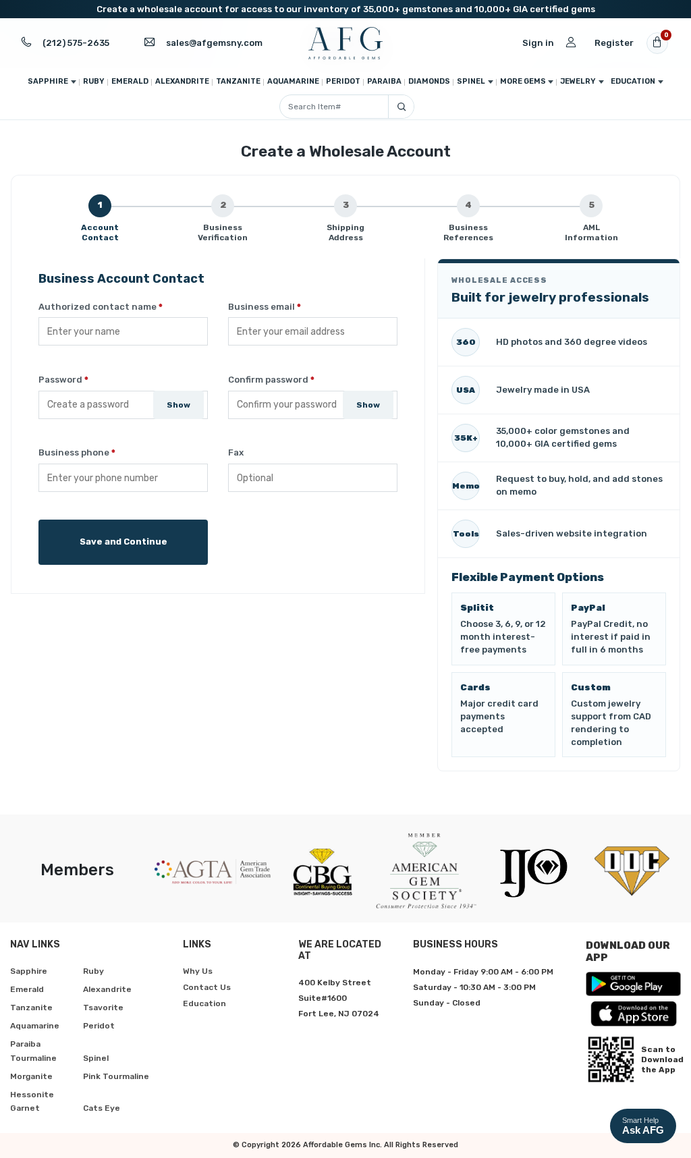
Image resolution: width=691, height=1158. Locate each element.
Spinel (471, 81)
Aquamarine (293, 81)
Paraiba (384, 81)
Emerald (129, 81)
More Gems (523, 81)
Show (178, 405)
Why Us (198, 971)
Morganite (31, 1076)
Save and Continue (123, 541)
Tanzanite (238, 81)
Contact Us (207, 987)
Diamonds (429, 81)
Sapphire (48, 81)
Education (633, 81)
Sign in (538, 43)
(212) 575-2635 (76, 43)
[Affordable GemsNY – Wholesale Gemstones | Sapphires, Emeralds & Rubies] (345, 43)
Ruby (94, 81)
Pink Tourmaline (116, 1076)
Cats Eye (101, 1108)
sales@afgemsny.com (214, 43)
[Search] (401, 106)
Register (614, 43)
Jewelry (578, 81)
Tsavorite (103, 1007)
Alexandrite (182, 81)
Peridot (343, 81)
